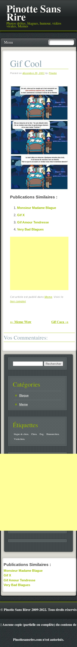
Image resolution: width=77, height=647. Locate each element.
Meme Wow (20, 321)
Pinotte (53, 73)
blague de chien (21, 434)
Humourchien (52, 434)
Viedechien (19, 438)
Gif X (21, 215)
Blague (24, 395)
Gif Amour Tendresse (33, 222)
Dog (41, 434)
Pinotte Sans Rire (33, 12)
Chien (34, 434)
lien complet (18, 301)
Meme (48, 296)
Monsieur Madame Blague (36, 208)
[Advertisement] (42, 268)
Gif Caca (59, 321)
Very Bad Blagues (30, 229)
